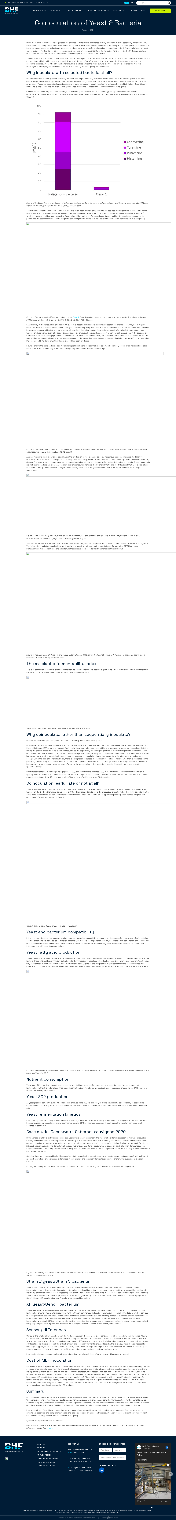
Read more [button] (142, 1460)
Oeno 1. (76, 317)
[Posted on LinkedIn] (167, 1447)
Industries (73, 11)
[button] (135, 1474)
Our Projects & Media (96, 11)
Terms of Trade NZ (46, 1466)
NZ (132, 3)
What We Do (55, 11)
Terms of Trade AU (46, 1462)
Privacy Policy (44, 1455)
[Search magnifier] (169, 3)
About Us (41, 1444)
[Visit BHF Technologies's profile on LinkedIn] (139, 1447)
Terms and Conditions (48, 1458)
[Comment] (143, 1501)
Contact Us (160, 11)
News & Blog (137, 11)
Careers (41, 1448)
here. (51, 1428)
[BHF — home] (19, 10)
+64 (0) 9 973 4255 (42, 3)
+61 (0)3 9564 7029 (20, 3)
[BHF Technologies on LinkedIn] (101, 1470)
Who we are (38, 11)
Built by (104, 1517)
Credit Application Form (49, 1451)
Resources (118, 11)
